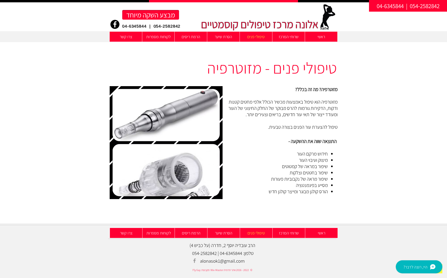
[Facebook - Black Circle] (114, 24)
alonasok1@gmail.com (222, 261)
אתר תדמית (229, 270)
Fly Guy (196, 270)
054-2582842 (167, 26)
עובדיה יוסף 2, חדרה (229, 245)
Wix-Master (216, 270)
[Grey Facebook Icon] (194, 261)
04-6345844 (134, 26)
